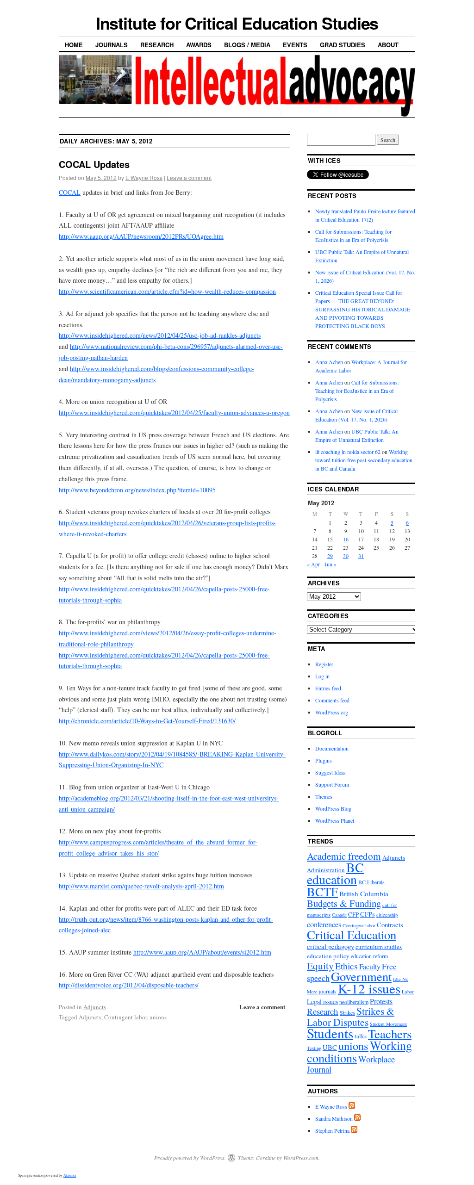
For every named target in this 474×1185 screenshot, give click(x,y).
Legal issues (322, 1001)
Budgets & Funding (344, 903)
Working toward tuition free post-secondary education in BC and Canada (363, 460)
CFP (353, 914)
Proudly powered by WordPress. (190, 1157)
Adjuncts (94, 1007)
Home (74, 44)
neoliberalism (353, 1001)
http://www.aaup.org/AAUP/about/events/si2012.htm (202, 952)
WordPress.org (331, 712)
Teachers (390, 1033)
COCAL (70, 192)
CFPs (367, 914)
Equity (320, 965)
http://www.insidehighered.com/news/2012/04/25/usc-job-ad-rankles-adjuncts (160, 335)
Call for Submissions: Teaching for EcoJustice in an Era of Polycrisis (357, 390)
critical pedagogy (330, 946)
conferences (324, 924)
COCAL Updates (94, 164)
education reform (369, 956)
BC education (335, 873)
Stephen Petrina (332, 1130)
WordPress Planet (334, 820)
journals (328, 991)
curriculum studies (379, 947)
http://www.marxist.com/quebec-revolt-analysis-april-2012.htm (141, 885)
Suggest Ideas (330, 772)
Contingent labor (125, 1017)
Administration (326, 870)
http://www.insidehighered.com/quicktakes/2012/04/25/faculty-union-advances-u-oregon (174, 412)
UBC (330, 1047)
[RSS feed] (352, 1106)
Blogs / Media (247, 44)
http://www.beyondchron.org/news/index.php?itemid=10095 (137, 489)
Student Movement (388, 1024)
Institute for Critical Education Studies (237, 23)
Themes (323, 796)
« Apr (313, 564)
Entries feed (328, 688)
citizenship (387, 915)
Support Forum (332, 784)
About (388, 44)
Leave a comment (189, 177)
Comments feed (332, 700)
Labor (408, 991)
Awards (199, 44)
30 (346, 555)
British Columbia (363, 893)
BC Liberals (371, 882)
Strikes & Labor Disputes (350, 1016)
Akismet (69, 1175)
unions (158, 1017)
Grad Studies (342, 44)
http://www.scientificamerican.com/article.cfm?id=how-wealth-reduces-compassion (167, 291)
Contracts (390, 924)
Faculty (369, 966)
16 (346, 539)
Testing (314, 1048)
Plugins (323, 760)
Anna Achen (329, 362)
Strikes (347, 1012)
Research (157, 44)
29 (330, 555)
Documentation (332, 748)
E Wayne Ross (143, 177)
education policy (328, 956)
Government (361, 976)
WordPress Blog (333, 808)
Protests (381, 1001)
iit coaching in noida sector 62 (347, 451)
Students (330, 1033)
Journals (111, 44)
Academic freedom (344, 856)
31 (361, 555)
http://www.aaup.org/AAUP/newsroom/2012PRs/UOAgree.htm (141, 236)
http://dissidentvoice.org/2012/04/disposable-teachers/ (129, 984)
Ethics (346, 966)
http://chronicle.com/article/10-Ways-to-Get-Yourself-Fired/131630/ (147, 720)
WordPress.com (300, 1157)
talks (361, 1036)
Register (324, 664)
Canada (339, 915)
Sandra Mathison (334, 1118)
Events (295, 44)
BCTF (322, 891)
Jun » (330, 564)
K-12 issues (369, 988)
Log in (322, 676)
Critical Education (351, 934)
